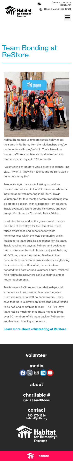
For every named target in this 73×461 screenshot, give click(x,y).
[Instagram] (36, 372)
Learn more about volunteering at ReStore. (35, 329)
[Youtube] (50, 372)
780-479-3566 (37, 415)
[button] (67, 17)
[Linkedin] (43, 372)
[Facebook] (22, 372)
